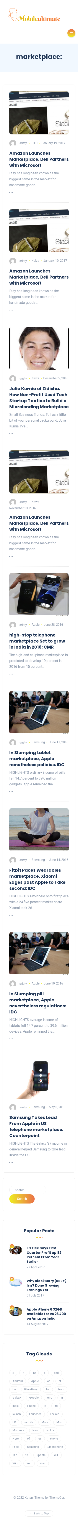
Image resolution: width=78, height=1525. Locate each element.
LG (14, 1422)
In (62, 1397)
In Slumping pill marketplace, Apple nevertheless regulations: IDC (37, 1003)
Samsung (38, 742)
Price (16, 1446)
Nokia (35, 260)
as (48, 1381)
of (28, 1438)
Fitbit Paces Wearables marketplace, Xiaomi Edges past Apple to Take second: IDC (37, 879)
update (41, 1455)
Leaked (54, 1414)
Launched (35, 1414)
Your (43, 1463)
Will (56, 1455)
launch (17, 1414)
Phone (54, 1438)
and (56, 1372)
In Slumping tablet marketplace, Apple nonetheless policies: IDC (37, 759)
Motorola (18, 1430)
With (15, 1463)
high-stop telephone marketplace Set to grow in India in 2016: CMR (37, 641)
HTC (34, 143)
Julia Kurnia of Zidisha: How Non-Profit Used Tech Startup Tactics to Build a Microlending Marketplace (39, 398)
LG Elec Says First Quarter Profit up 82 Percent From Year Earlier (44, 1255)
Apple (36, 624)
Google (34, 1397)
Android (18, 1381)
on (40, 1438)
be (14, 1389)
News (35, 378)
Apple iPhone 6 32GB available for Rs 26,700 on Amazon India (46, 1314)
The (15, 1455)
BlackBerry (30, 1389)
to (27, 1455)
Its (56, 1405)
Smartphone (55, 1446)
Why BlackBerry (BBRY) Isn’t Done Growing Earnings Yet (47, 1285)
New (35, 1430)
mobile (28, 1422)
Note (16, 1438)
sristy (23, 143)
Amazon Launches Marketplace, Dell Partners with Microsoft (39, 159)
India (16, 1405)
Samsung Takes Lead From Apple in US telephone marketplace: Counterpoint (36, 1126)
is (45, 1405)
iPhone (31, 1405)
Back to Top (41, 1513)
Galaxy (17, 1397)
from (61, 1389)
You (29, 1463)
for (48, 1389)
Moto (60, 1422)
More (45, 1422)
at (60, 1381)
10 (34, 1372)
